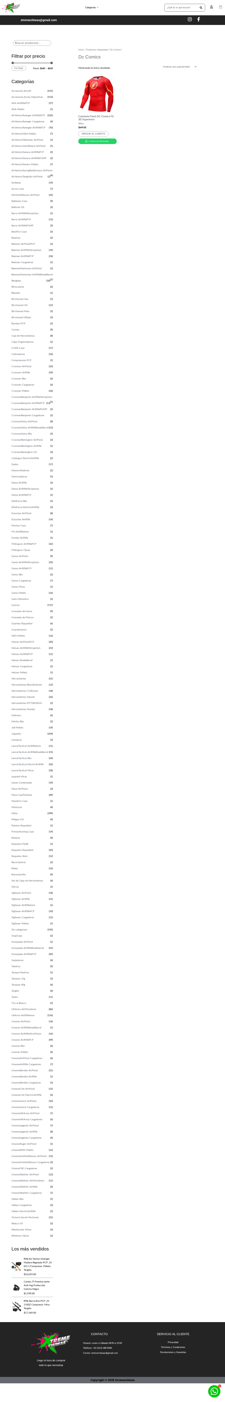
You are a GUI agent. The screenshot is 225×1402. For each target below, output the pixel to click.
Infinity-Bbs (17, 721)
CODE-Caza (17, 348)
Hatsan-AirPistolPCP (22, 642)
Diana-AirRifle (19, 483)
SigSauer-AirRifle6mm (23, 905)
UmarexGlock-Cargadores (25, 1107)
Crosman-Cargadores (22, 385)
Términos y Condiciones (173, 1347)
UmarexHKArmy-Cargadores (26, 1119)
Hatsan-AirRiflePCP (22, 654)
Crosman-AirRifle (20, 372)
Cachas (15, 329)
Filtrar (18, 68)
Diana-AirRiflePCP (21, 495)
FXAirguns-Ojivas (20, 550)
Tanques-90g (18, 985)
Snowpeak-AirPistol (22, 942)
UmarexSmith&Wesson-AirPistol (29, 1156)
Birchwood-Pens (20, 311)
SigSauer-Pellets (20, 923)
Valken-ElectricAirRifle (23, 1211)
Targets (15, 991)
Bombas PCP (18, 323)
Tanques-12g (18, 978)
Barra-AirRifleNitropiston (25, 213)
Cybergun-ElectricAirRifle (25, 458)
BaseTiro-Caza (19, 232)
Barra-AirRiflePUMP (22, 225)
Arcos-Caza (17, 189)
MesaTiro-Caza (19, 801)
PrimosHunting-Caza (22, 831)
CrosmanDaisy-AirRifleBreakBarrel (30, 427)
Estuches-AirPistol (21, 513)
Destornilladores (20, 470)
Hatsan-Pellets (19, 672)
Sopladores (17, 960)
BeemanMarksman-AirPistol (26, 268)
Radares (15, 838)
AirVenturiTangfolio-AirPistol (27, 176)
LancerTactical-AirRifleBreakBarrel (29, 752)
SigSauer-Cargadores (22, 917)
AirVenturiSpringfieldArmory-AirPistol (31, 170)
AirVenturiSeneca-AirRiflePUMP (28, 158)
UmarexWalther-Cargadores (26, 1193)
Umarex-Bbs (18, 1046)
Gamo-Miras (18, 587)
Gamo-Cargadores (21, 580)
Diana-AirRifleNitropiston (25, 489)
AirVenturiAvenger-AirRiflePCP (28, 115)
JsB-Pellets (17, 727)
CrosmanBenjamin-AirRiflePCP (28, 403)
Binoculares (17, 287)
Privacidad (173, 1342)
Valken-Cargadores (21, 1205)
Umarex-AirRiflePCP (22, 1040)
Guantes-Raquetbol (21, 623)
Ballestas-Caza (19, 201)
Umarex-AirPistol (20, 1021)
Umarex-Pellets (19, 1052)
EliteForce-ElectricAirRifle (25, 507)
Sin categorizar (19, 929)
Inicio (81, 50)
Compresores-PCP (21, 360)
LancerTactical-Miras (22, 770)
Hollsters (16, 715)
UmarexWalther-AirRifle (24, 1187)
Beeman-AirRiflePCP (22, 256)
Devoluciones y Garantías (173, 1352)
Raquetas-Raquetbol (22, 850)
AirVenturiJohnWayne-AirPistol (28, 146)
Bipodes (15, 293)
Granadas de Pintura (22, 617)
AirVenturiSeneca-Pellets (24, 164)
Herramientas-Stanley (23, 709)
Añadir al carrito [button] (93, 134)
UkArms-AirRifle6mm (22, 1015)
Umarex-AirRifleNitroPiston (26, 1034)
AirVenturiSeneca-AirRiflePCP (27, 152)
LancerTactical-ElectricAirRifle (27, 764)
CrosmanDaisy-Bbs (21, 434)
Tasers (14, 997)
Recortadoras (18, 862)
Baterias (15, 238)
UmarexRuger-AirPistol (23, 1144)
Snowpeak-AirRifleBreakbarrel (27, 948)
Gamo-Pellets (18, 593)
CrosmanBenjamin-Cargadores (27, 415)
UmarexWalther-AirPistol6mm (27, 1180)
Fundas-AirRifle (19, 538)
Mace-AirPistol (19, 789)
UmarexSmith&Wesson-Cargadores (30, 1162)
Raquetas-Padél (19, 844)
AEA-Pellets (17, 109)
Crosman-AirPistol (21, 366)
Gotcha (15, 605)
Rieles (14, 868)
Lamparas (16, 740)
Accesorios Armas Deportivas (27, 97)
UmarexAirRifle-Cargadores (26, 1064)
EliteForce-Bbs (19, 501)
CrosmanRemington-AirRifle (26, 446)
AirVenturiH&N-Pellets (23, 134)
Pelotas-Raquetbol (21, 825)
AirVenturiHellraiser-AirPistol (27, 140)
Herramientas (18, 678)
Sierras (15, 887)
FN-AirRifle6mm (20, 531)
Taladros (15, 966)
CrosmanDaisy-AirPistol (24, 421)
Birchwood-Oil (19, 305)
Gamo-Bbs (17, 574)
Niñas (14, 813)
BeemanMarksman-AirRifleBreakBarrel (32, 274)
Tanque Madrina (20, 972)
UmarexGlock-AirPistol (23, 1101)
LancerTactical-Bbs (21, 758)
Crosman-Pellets (20, 391)
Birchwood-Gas (19, 299)
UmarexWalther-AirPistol (25, 1174)
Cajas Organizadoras (22, 342)
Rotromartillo (18, 874)
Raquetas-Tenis (19, 856)
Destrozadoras (19, 476)
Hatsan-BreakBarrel (22, 660)
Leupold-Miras (19, 776)
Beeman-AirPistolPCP (23, 244)
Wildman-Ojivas (20, 1236)
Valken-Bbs (17, 1199)
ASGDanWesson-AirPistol (25, 195)
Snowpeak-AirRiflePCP (23, 954)
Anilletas (16, 183)
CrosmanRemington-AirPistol (27, 440)
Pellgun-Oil (17, 819)
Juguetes (16, 734)
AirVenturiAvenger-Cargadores (28, 121)
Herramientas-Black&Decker (26, 685)
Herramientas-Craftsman (24, 691)
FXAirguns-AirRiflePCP (23, 544)
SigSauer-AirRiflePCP (22, 911)
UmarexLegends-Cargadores (26, 1138)
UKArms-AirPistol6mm (23, 1009)
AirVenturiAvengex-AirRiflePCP (28, 127)
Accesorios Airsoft (21, 91)
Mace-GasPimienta (21, 795)
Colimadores (18, 354)
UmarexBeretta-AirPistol (24, 1070)
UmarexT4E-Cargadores (24, 1168)
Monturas (16, 807)
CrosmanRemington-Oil (24, 452)
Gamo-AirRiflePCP (21, 568)
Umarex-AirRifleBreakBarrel (26, 1027)
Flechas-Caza (18, 525)
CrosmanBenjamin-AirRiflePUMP (29, 409)
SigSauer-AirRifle (20, 899)
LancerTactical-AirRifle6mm (26, 746)
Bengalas (16, 280)
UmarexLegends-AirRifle (24, 1131)
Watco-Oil (17, 1223)
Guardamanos (18, 629)
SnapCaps (16, 936)
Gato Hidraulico (20, 599)
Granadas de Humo (21, 611)
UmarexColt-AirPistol (23, 1089)
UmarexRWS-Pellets (22, 1150)
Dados (14, 464)
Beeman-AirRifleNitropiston (26, 250)
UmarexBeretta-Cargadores (26, 1082)
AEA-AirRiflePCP (20, 103)
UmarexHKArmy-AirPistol (25, 1113)
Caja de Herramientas (23, 336)
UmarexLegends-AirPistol (25, 1125)
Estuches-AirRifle (20, 519)
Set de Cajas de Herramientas (27, 880)
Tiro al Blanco (18, 1003)
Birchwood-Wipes (21, 317)
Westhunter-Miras (21, 1229)
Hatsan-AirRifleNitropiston (25, 648)
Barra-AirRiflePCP (21, 219)
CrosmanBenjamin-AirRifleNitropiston (31, 397)
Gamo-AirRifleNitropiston (25, 562)
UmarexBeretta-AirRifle (24, 1076)
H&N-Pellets (18, 636)
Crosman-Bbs (18, 378)
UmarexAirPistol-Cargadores (26, 1058)
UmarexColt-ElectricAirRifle (26, 1095)
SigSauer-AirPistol (21, 893)
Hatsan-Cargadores (21, 666)
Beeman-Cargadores (22, 262)
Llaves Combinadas (21, 783)
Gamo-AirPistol (19, 556)
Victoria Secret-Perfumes (25, 1217)
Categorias (90, 7)
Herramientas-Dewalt (23, 697)
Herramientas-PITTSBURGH (26, 703)
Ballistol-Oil (17, 207)
